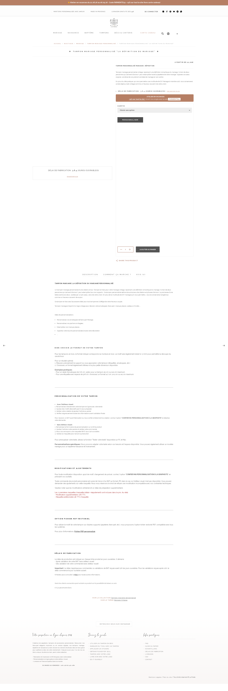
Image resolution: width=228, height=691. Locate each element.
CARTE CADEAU (148, 33)
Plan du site (167, 677)
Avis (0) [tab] (141, 274)
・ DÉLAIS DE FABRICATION (153, 651)
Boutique (68, 43)
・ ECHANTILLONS (150, 649)
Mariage (57, 33)
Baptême (89, 33)
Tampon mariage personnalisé (101, 43)
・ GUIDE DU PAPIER (150, 646)
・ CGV (145, 657)
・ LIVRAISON (148, 654)
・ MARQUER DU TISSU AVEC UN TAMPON (103, 646)
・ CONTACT (147, 659)
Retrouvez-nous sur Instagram (114, 624)
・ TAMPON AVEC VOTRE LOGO (99, 654)
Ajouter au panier (148, 249)
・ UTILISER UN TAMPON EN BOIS (100, 643)
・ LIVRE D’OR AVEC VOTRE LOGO (100, 657)
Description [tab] (90, 274)
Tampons (104, 33)
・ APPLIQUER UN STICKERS (98, 649)
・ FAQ (145, 643)
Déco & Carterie (123, 33)
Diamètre (121, 106)
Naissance (73, 33)
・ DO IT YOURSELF (95, 659)
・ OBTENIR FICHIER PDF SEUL (99, 651)
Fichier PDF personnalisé (84, 531)
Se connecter (151, 11)
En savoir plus (72, 176)
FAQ (76, 575)
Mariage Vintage (120, 600)
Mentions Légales (155, 677)
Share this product (128, 260)
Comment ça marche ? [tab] (117, 274)
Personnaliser (130, 120)
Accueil (57, 43)
